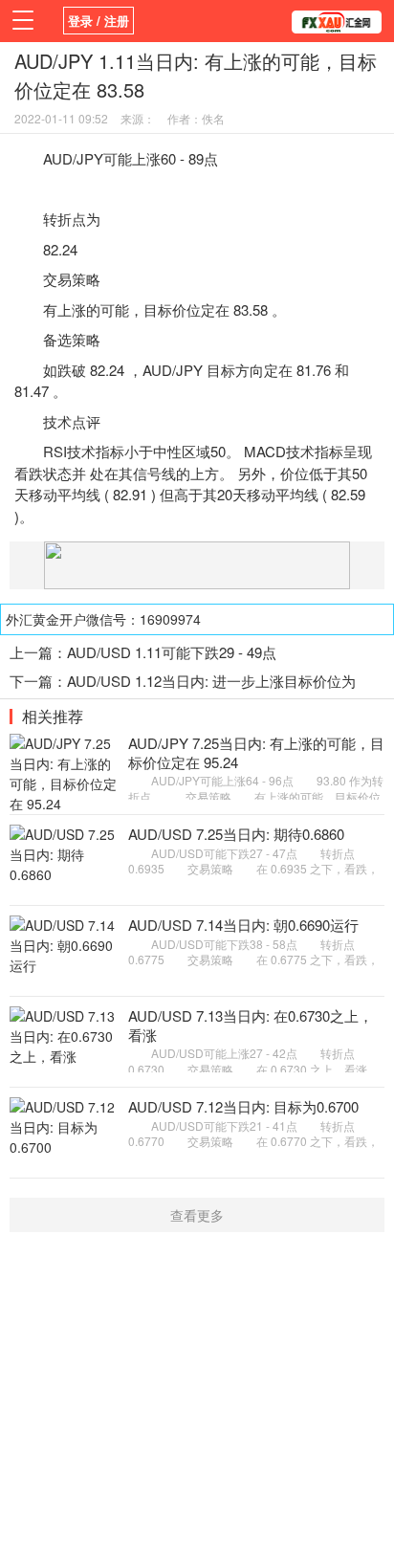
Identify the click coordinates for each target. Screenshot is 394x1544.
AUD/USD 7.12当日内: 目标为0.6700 (243, 1106)
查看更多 (197, 1214)
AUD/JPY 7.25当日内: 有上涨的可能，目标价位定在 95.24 (256, 752)
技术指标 (95, 451)
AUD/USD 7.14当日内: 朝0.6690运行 (243, 925)
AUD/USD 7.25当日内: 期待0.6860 (236, 834)
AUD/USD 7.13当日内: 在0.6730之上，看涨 (250, 1025)
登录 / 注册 (98, 20)
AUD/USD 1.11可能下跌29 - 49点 (171, 652)
